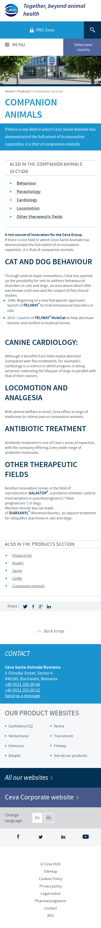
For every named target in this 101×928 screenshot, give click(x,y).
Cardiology (27, 200)
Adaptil (14, 755)
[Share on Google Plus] (41, 606)
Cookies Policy (51, 878)
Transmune (63, 736)
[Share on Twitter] (25, 606)
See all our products (70, 755)
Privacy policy (50, 886)
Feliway (60, 745)
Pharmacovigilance (50, 901)
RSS (50, 915)
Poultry (18, 563)
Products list (22, 555)
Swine (17, 571)
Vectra (59, 726)
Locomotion (28, 208)
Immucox (16, 745)
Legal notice (51, 893)
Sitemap (50, 871)
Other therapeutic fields (40, 217)
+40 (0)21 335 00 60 (22, 684)
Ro (49, 818)
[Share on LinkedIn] (49, 606)
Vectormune (19, 736)
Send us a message (22, 696)
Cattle (17, 578)
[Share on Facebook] (33, 606)
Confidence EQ (21, 726)
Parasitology (29, 192)
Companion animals (28, 586)
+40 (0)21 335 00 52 (22, 690)
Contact (50, 908)
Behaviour (26, 183)
